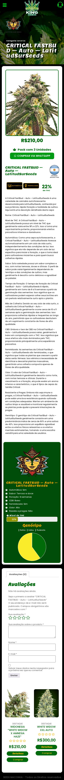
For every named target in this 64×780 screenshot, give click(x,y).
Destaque (17, 723)
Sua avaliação (17, 614)
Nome (12, 642)
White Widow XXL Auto (46, 728)
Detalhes (17, 753)
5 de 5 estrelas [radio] (28, 618)
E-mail (12, 654)
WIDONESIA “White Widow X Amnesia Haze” (17, 731)
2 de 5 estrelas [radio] (15, 618)
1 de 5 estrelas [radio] (10, 618)
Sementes (21, 41)
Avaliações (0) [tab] (17, 574)
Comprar (18, 759)
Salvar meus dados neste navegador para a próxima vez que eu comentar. (31, 669)
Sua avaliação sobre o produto (26, 624)
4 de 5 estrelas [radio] (24, 618)
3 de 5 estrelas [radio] (19, 618)
